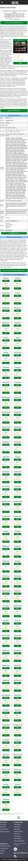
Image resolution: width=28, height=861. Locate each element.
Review (5, 280)
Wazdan (16, 196)
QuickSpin (12, 184)
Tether (20, 206)
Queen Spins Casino (6, 590)
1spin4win (8, 138)
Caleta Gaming (9, 153)
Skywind (18, 189)
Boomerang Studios (16, 150)
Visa (7, 207)
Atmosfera (24, 142)
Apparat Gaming (14, 142)
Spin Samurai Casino (6, 695)
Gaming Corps (9, 162)
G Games (23, 162)
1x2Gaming (12, 138)
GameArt (25, 159)
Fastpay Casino (17, 397)
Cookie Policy (3, 826)
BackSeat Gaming (9, 145)
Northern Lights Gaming (13, 177)
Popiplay (21, 181)
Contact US (2, 850)
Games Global (14, 160)
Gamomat (14, 162)
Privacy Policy (3, 824)
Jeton (16, 204)
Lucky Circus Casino (6, 501)
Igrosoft (7, 168)
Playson (12, 181)
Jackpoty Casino (17, 441)
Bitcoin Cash (15, 203)
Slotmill (7, 190)
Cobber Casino (6, 367)
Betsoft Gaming (17, 147)
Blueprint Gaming (23, 148)
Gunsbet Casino (6, 441)
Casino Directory (17, 824)
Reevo (15, 186)
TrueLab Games (15, 195)
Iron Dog (11, 168)
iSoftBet (15, 168)
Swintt (13, 193)
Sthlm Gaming (9, 193)
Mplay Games (14, 174)
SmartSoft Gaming (17, 190)
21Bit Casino (6, 278)
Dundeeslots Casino (6, 397)
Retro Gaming (12, 187)
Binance (7, 203)
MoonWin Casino (5, 546)
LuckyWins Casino (17, 516)
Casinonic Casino (17, 352)
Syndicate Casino (6, 724)
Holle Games (12, 166)
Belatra (7, 147)
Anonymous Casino (6, 292)
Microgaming (8, 174)
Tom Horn (23, 193)
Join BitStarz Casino (14, 233)
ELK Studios (24, 154)
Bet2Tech (11, 147)
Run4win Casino (17, 635)
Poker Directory (17, 826)
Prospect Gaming (17, 183)
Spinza (20, 192)
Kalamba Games (13, 169)
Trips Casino (17, 739)
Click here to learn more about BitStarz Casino (14, 270)
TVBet (7, 196)
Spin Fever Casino (17, 680)
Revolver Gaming (19, 187)
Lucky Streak (13, 171)
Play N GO (8, 181)
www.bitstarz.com (20, 40)
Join (20, 63)
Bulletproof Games (13, 151)
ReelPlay (11, 186)
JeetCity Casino (6, 456)
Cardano (20, 203)
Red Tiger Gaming (18, 184)
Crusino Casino (6, 382)
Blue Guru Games (15, 148)
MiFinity (7, 206)
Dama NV (8, 122)
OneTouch (16, 178)
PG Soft (17, 180)
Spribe (23, 192)
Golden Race (20, 163)
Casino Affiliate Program (5, 845)
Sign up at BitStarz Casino (14, 110)
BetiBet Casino (17, 322)
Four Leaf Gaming (15, 159)
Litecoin (19, 204)
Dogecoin (25, 203)
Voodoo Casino (6, 754)
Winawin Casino (17, 769)
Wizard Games (9, 198)
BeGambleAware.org (16, 19)
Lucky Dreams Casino (17, 501)
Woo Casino (17, 784)
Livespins (8, 171)
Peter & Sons (12, 180)
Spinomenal (11, 192)
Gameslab (24, 160)
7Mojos (12, 139)
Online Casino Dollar (13, 859)
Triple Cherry (8, 195)
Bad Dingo (16, 145)
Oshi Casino (17, 561)
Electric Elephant (17, 154)
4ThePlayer (8, 139)
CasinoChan (5, 352)
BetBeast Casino (17, 307)
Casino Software (17, 836)
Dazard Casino (18, 382)
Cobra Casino (17, 367)
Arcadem (20, 142)
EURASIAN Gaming (15, 156)
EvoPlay (7, 157)
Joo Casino (17, 456)
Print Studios (10, 183)
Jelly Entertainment (22, 168)
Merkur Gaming (20, 172)
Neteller (11, 206)
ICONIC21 (25, 166)
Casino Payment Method (19, 840)
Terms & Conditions (4, 829)
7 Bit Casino (17, 278)
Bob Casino (6, 337)
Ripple (14, 206)
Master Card (23, 204)
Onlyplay (20, 178)
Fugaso (21, 159)
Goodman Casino (17, 427)
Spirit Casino (6, 710)
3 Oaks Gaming (19, 138)
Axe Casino (17, 292)
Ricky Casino (6, 605)
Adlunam (15, 141)
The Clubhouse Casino (17, 724)
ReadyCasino (17, 590)
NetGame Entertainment (17, 175)
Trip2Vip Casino (6, 739)
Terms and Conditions (8, 17)
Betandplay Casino (6, 307)
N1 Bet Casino (18, 546)
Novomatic (20, 177)
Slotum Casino (18, 665)
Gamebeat (8, 160)
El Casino (12, 154)
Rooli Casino (17, 620)
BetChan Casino (6, 322)
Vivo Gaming (11, 196)
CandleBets (14, 153)
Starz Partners (9, 230)
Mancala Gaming (19, 171)
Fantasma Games (16, 157)
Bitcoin (11, 203)
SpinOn (16, 192)
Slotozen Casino (6, 665)
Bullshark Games (21, 151)
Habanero (14, 165)
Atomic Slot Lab (9, 144)
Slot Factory (23, 189)
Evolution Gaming (23, 156)
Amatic (18, 141)
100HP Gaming (18, 139)
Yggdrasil (14, 198)
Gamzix (18, 162)
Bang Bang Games (23, 145)
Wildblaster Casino (6, 769)
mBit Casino (17, 531)
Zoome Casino (6, 799)
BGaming (23, 147)
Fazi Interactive (24, 157)
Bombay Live (8, 150)
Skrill (17, 206)
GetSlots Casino (17, 412)
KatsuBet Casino (5, 471)
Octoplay (11, 178)
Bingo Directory (17, 829)
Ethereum (12, 204)
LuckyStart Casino (6, 516)
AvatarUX (23, 144)
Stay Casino (17, 710)
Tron (23, 206)
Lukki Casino (6, 531)
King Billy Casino (17, 471)
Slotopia (11, 190)
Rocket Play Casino (17, 605)
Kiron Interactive (20, 169)
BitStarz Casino (21, 274)
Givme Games (9, 163)
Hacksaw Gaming (20, 165)
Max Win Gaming (13, 172)
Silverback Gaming (12, 189)
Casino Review (17, 833)
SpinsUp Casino (17, 695)
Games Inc (19, 160)
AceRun (11, 141)
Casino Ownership (17, 838)
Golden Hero (15, 163)
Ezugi (11, 157)
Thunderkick (18, 193)
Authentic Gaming (16, 144)
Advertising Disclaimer (4, 831)
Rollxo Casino (6, 620)
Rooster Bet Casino (6, 635)
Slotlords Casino (6, 650)
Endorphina (8, 156)
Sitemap (2, 852)
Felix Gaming (8, 159)
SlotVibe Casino (6, 680)
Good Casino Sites (4, 848)
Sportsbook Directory (18, 831)
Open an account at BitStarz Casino (14, 22)
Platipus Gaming (23, 180)
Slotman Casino (17, 650)
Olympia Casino (6, 561)
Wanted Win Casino (17, 754)
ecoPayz (7, 204)
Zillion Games (20, 198)
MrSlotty (19, 174)
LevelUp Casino (17, 486)
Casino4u (17, 337)
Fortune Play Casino (6, 412)
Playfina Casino (17, 575)
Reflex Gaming (20, 186)
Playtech (16, 181)
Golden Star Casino (6, 427)
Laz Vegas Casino (6, 486)
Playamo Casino (6, 575)
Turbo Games (21, 195)
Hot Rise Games (18, 166)
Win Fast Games (22, 196)
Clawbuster (20, 153)
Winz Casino (6, 784)
